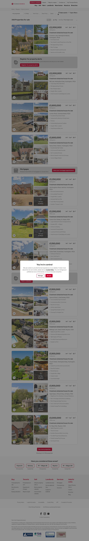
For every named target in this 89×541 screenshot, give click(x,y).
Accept (49, 275)
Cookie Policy (50, 270)
